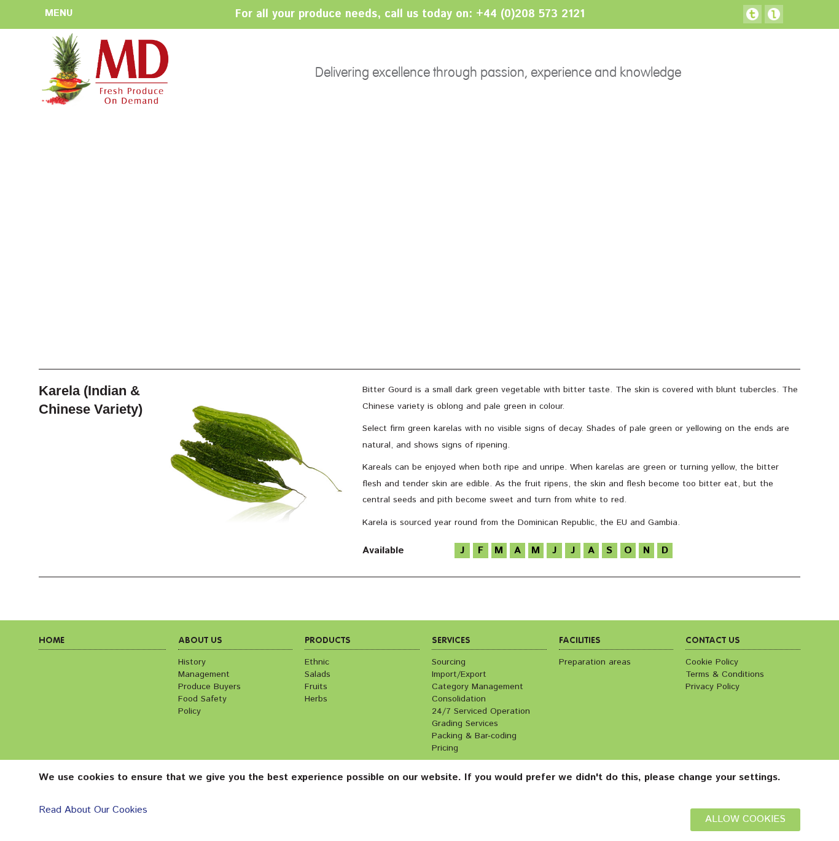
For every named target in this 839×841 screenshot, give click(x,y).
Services (451, 640)
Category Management (477, 687)
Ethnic (317, 662)
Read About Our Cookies (93, 810)
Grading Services (465, 723)
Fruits (316, 687)
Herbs (316, 699)
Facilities (580, 640)
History (192, 662)
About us (200, 640)
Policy (189, 711)
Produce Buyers (209, 687)
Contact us (712, 640)
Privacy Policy (712, 687)
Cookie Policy (711, 662)
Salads (317, 674)
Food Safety (202, 699)
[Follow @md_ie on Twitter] (752, 14)
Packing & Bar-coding (474, 736)
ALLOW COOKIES (745, 819)
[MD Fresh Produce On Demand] (104, 73)
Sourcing (449, 662)
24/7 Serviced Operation (481, 711)
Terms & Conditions (724, 674)
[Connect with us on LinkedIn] (774, 14)
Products (328, 640)
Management (204, 674)
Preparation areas (595, 662)
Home (51, 640)
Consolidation (459, 699)
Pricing (445, 748)
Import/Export (459, 674)
